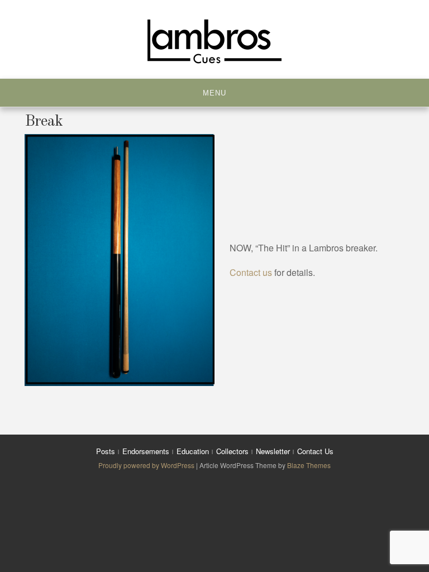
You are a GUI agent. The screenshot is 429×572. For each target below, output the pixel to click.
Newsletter (273, 451)
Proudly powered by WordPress (147, 465)
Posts (105, 451)
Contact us (251, 272)
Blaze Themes (309, 465)
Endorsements (145, 451)
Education (193, 451)
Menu (214, 93)
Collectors (232, 451)
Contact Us (315, 451)
